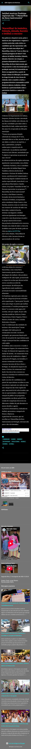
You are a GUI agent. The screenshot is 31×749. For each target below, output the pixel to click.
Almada (13, 439)
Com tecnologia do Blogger (16, 743)
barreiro (19, 439)
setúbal (11, 443)
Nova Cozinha (15, 441)
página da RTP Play (14, 231)
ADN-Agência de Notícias (12, 2)
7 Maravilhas (6, 439)
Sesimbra (5, 443)
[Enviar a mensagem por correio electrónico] (3, 437)
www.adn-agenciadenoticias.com (11, 432)
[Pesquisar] (29, 3)
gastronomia (6, 441)
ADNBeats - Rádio (14, 498)
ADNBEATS (4, 498)
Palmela (23, 441)
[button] (3, 23)
